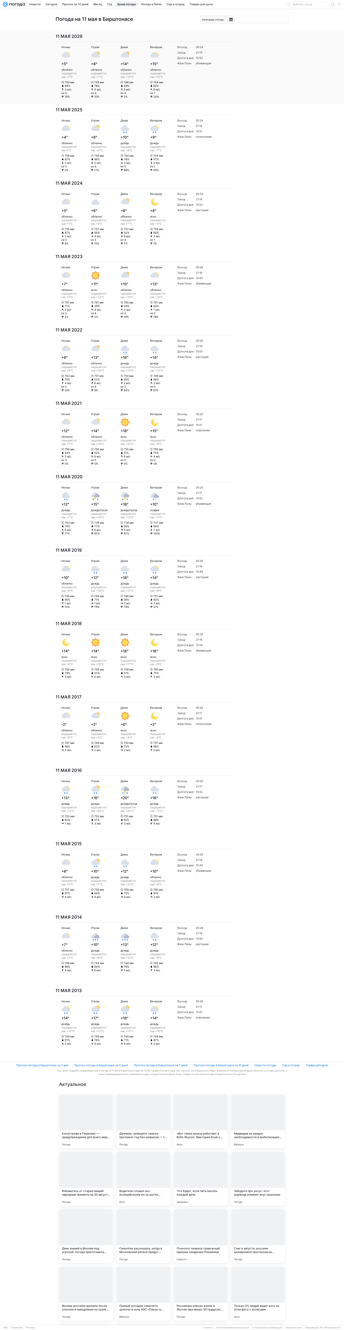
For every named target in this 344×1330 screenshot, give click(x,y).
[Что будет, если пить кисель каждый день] (201, 1179)
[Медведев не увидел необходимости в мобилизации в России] (258, 1121)
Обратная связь (294, 1327)
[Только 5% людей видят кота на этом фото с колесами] (258, 1293)
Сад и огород (291, 1065)
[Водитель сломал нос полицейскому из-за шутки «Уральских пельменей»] (143, 1179)
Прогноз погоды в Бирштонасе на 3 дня (42, 1065)
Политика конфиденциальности (232, 1327)
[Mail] (5, 4)
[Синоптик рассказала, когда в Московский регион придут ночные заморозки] (143, 1236)
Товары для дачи (317, 1065)
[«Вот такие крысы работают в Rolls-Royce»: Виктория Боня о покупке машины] (201, 1121)
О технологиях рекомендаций (267, 1327)
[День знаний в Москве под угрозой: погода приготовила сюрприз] (86, 1236)
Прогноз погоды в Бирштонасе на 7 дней (161, 1065)
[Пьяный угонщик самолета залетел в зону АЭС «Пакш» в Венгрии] (143, 1293)
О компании (17, 1327)
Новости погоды (265, 1065)
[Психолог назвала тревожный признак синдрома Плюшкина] (201, 1236)
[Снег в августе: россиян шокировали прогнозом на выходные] (258, 1236)
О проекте (208, 1327)
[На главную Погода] (16, 4)
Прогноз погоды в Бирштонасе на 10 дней (221, 1065)
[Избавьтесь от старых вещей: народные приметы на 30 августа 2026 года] (86, 1179)
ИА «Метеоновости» (330, 1327)
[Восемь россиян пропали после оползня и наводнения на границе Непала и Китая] (86, 1293)
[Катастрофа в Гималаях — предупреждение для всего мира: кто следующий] (86, 1121)
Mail (6, 1327)
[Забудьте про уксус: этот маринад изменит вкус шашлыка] (258, 1179)
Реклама (30, 1327)
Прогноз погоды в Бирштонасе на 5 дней (101, 1065)
